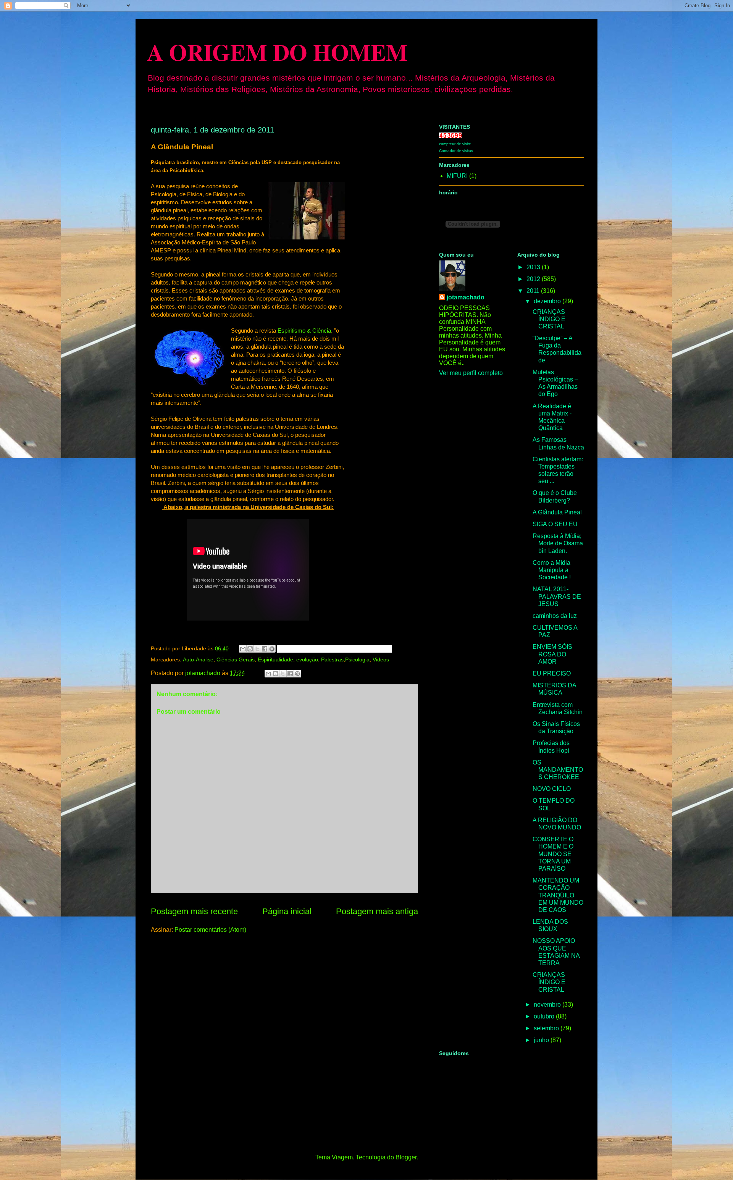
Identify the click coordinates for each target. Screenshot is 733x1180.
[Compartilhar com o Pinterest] (297, 673)
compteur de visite (455, 144)
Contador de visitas (456, 151)
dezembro (548, 301)
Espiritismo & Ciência (304, 330)
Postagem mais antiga (377, 911)
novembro (548, 1004)
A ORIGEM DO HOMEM (277, 51)
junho (542, 1040)
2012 (534, 279)
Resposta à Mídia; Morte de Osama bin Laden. (558, 543)
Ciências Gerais (235, 659)
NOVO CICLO (552, 789)
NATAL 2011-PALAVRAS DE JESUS (557, 596)
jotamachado (465, 297)
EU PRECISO (552, 673)
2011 (533, 291)
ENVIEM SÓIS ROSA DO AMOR (552, 653)
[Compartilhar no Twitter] (257, 649)
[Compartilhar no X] (283, 673)
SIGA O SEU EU (555, 524)
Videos (381, 659)
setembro (547, 1028)
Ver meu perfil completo (471, 373)
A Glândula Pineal (557, 512)
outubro (545, 1016)
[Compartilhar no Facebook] (264, 649)
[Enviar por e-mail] (243, 649)
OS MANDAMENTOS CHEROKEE (558, 769)
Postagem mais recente (194, 911)
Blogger (406, 1157)
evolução (307, 659)
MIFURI (457, 176)
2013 (534, 267)
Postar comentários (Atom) (210, 929)
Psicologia (357, 659)
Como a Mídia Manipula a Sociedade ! (552, 569)
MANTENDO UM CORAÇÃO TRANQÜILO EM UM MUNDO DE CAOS (558, 895)
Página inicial (287, 911)
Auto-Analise (198, 659)
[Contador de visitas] (450, 136)
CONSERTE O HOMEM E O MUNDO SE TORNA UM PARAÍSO (553, 854)
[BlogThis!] (250, 649)
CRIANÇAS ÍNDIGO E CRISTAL (549, 319)
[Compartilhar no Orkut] (272, 649)
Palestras (332, 659)
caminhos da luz (555, 616)
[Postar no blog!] (275, 673)
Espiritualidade (275, 659)
